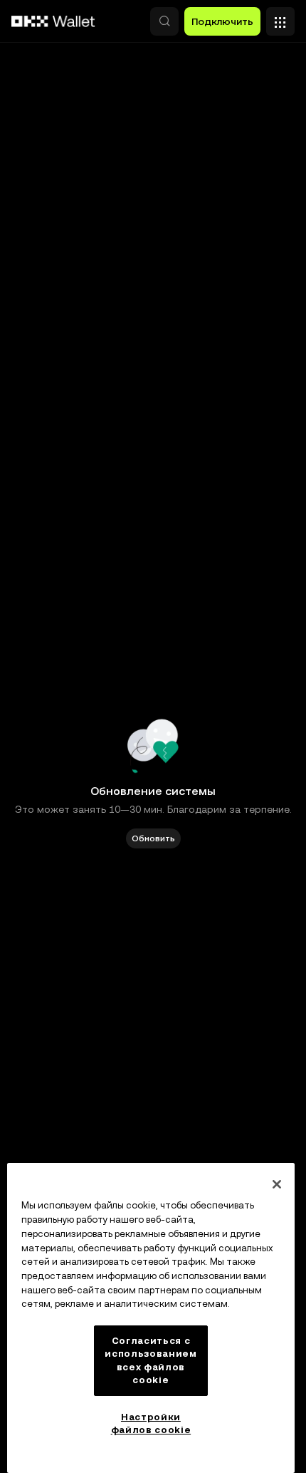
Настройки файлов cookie (151, 1423)
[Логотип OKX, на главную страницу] (53, 21)
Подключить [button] (222, 21)
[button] (164, 21)
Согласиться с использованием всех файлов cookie (150, 1360)
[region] (151, 1318)
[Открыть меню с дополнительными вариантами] (280, 18)
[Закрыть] (276, 1184)
